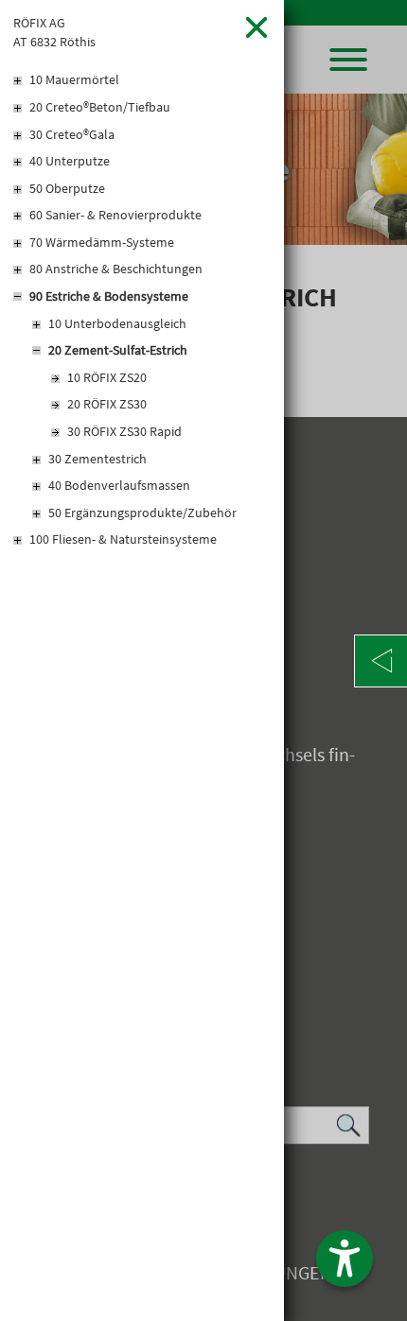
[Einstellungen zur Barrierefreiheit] (344, 1258)
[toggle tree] (142, 81)
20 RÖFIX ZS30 (107, 403)
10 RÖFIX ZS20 (107, 377)
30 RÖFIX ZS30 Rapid (124, 431)
